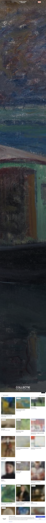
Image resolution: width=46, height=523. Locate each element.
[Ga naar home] (23, 2)
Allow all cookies (40, 516)
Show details (10, 521)
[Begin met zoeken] (32, 2)
